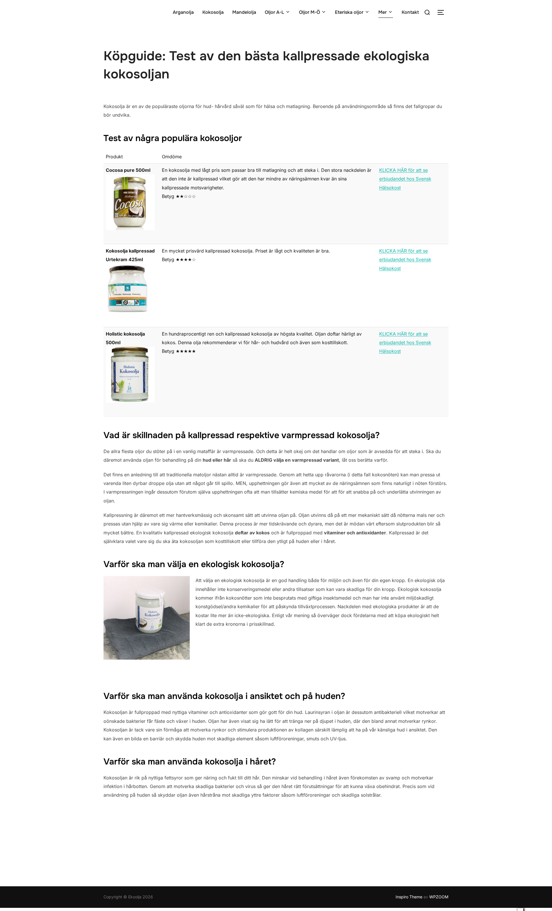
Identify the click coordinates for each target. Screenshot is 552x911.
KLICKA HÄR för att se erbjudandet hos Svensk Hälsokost (405, 178)
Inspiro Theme (409, 896)
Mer (382, 12)
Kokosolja (213, 12)
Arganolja (183, 12)
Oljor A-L (274, 12)
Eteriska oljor (349, 12)
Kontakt (410, 12)
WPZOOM (438, 896)
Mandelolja (244, 12)
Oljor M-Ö (309, 12)
